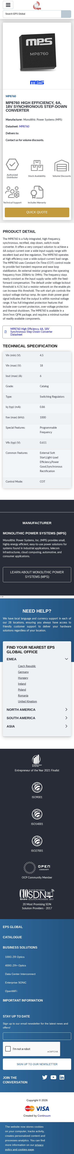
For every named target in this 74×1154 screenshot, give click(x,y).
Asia (11, 726)
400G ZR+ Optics (15, 965)
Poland (22, 690)
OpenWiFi (11, 991)
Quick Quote (37, 212)
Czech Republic (27, 666)
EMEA (12, 659)
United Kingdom (27, 701)
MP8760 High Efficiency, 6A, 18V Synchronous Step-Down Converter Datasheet (31, 332)
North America (21, 710)
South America (21, 718)
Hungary (23, 678)
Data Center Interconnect (20, 973)
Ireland (22, 684)
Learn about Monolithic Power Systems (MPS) (37, 574)
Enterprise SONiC (15, 982)
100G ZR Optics (14, 956)
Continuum (44, 1115)
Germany (23, 672)
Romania (23, 695)
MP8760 (24, 126)
